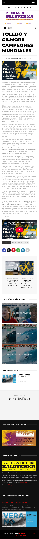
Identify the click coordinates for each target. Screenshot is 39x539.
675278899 (23, 482)
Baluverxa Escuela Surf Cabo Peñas (11, 58)
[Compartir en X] (9, 250)
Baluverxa (21, 399)
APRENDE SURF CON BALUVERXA (14, 503)
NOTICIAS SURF (17, 243)
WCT (26, 243)
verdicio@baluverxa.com (13, 485)
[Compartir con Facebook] (4, 250)
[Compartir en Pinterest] (13, 250)
